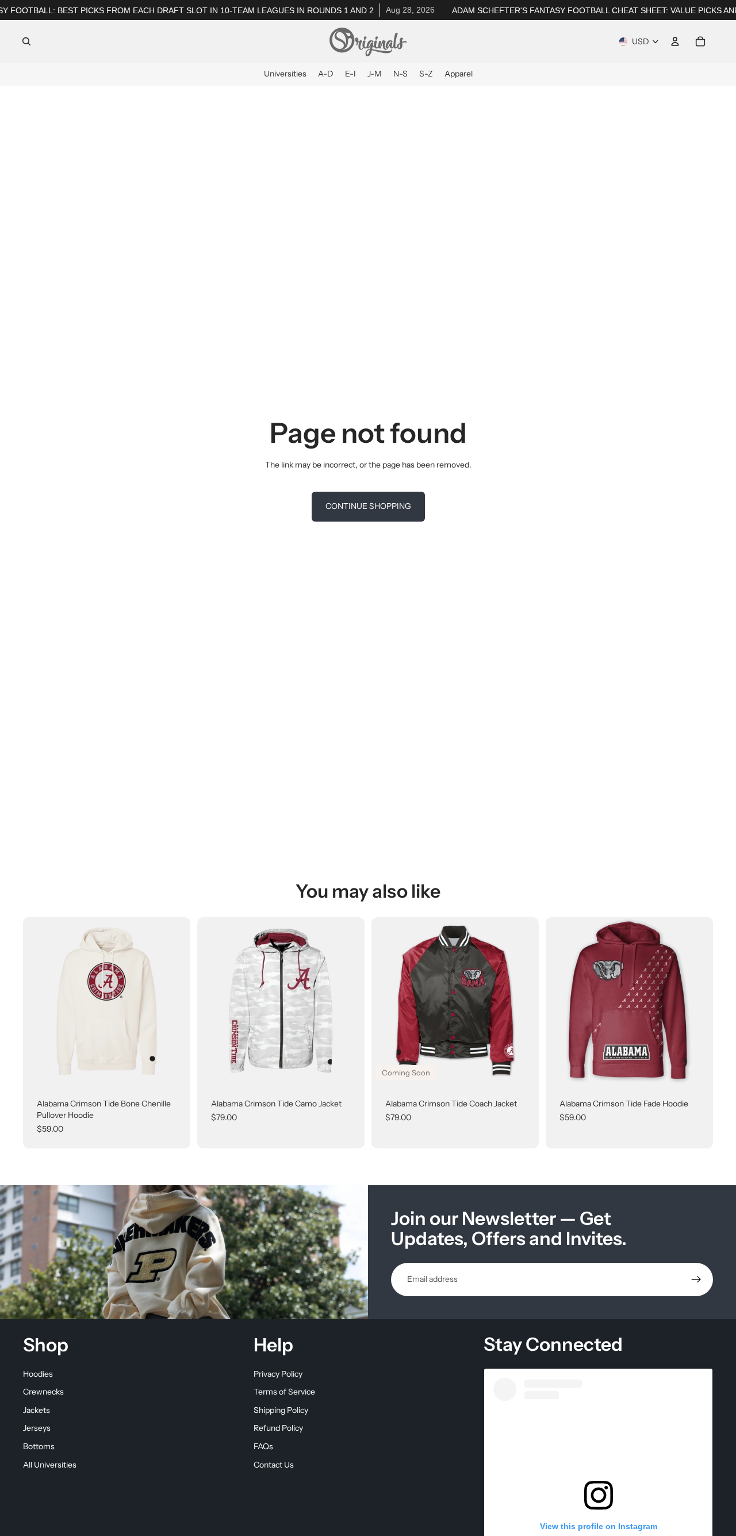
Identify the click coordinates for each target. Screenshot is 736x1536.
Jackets (36, 1409)
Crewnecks (43, 1391)
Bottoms (39, 1446)
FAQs (263, 1446)
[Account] (675, 41)
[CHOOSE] (172, 1067)
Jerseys (37, 1428)
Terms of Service (284, 1391)
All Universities (49, 1464)
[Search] (26, 41)
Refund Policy (278, 1428)
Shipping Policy (281, 1409)
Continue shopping (368, 506)
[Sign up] (696, 1279)
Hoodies (38, 1373)
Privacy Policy (278, 1373)
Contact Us (274, 1464)
